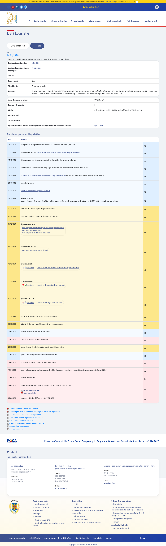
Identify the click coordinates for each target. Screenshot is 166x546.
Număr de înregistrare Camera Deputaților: (18, 69)
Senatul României (40, 21)
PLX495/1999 (36, 68)
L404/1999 (13, 55)
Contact (109, 538)
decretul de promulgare (31, 390)
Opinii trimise (98, 125)
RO (157, 7)
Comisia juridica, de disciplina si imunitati (36, 233)
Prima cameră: (13, 81)
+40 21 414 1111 (17, 479)
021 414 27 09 (60, 476)
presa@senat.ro (109, 483)
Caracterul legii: (14, 115)
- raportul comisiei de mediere (21, 420)
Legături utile (97, 538)
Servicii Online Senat (91, 7)
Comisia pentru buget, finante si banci (35, 250)
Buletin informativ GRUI (42, 520)
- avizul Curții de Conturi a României (23, 409)
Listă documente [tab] (18, 45)
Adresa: (11, 76)
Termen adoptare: (14, 120)
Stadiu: (10, 110)
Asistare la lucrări (79, 516)
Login (142, 538)
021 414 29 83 (60, 479)
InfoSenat (38, 517)
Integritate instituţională (121, 528)
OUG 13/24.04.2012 (109, 2)
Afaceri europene (95, 21)
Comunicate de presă (42, 507)
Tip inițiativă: (13, 86)
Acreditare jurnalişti (41, 504)
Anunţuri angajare (50, 538)
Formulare (116, 522)
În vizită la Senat (66, 538)
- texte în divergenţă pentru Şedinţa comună (26, 423)
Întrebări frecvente (82, 538)
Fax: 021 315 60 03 (110, 476)
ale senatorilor (117, 504)
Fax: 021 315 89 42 (61, 481)
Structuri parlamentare (59, 21)
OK (137, 2)
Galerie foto (39, 510)
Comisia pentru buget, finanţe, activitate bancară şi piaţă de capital (58, 152)
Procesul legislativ (77, 21)
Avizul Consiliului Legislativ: (18, 100)
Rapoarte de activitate (81, 519)
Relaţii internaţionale (114, 21)
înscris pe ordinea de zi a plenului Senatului (35, 191)
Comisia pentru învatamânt (31, 230)
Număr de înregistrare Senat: (18, 63)
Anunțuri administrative (17, 538)
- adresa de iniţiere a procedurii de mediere (26, 417)
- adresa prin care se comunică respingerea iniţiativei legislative (34, 412)
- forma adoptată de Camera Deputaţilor (25, 414)
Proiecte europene (133, 21)
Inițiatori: (11, 91)
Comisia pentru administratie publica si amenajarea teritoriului (43, 228)
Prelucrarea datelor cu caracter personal (87, 522)
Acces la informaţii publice (82, 507)
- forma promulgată (17, 429)
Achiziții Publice (35, 538)
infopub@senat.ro (61, 488)
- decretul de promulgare (19, 426)
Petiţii (76, 504)
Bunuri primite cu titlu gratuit (122, 519)
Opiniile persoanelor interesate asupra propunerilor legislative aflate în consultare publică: (39, 125)
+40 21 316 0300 (17, 482)
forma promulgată (29, 393)
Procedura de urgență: (16, 105)
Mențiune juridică (151, 21)
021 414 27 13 (109, 473)
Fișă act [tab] (37, 45)
